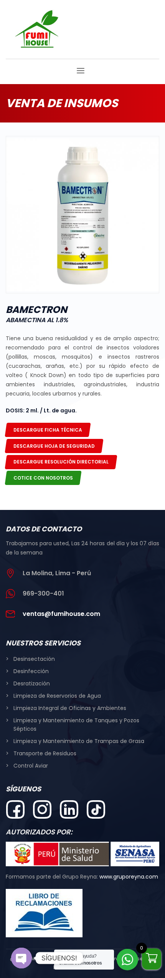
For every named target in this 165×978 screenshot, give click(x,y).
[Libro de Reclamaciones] (54, 913)
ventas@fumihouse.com (61, 613)
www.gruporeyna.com (128, 876)
